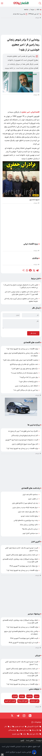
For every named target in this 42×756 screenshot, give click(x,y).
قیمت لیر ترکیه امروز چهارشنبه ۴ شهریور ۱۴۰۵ (23, 643)
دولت (24, 734)
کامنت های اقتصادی (32, 342)
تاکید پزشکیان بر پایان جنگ (29, 525)
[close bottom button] (2, 754)
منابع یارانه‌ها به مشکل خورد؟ (28, 381)
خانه (38, 9)
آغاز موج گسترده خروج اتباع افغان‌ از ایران (25, 444)
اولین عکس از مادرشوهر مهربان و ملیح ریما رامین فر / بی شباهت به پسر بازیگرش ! (20, 286)
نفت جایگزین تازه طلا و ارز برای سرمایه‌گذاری (24, 364)
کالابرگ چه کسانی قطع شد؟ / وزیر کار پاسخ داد (23, 431)
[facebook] (30, 270)
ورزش (37, 655)
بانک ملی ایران (34, 734)
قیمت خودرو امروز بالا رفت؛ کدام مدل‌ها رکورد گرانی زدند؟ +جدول (21, 549)
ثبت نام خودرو (19, 726)
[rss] (30, 715)
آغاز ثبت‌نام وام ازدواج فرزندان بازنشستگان (24, 435)
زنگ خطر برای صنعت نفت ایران (28, 512)
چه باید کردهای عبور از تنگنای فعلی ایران (25, 503)
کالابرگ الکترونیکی (33, 726)
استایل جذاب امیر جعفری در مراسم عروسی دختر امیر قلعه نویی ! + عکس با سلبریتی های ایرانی (21, 293)
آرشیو (22, 740)
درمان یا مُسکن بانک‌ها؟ (30, 529)
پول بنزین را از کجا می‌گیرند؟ (29, 377)
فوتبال (15, 696)
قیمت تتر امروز (10, 701)
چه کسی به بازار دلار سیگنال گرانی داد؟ (25, 390)
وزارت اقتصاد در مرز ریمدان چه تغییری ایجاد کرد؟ (22, 349)
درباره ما (39, 740)
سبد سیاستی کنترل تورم (30, 533)
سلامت (29, 696)
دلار (6, 726)
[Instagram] (24, 715)
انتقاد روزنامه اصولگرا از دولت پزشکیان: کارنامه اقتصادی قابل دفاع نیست (20, 560)
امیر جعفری (25, 112)
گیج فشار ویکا (23, 701)
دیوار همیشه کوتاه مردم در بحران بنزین (25, 507)
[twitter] (34, 270)
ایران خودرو (16, 734)
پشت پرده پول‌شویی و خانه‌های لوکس (26, 520)
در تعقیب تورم (33, 499)
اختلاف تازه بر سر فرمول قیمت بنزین (26, 386)
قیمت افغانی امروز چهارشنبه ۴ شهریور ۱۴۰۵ (24, 638)
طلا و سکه (35, 730)
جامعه (26, 9)
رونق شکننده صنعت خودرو (29, 516)
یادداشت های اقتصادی (30, 488)
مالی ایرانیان (34, 701)
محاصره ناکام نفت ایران (30, 494)
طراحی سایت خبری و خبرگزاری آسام (18, 752)
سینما (32, 9)
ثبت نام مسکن (24, 730)
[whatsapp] (27, 270)
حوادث (22, 696)
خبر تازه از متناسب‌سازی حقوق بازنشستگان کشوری (22, 555)
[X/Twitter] (12, 715)
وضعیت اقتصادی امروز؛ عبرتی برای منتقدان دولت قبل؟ (20, 360)
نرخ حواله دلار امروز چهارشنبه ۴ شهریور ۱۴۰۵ (23, 566)
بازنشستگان (12, 730)
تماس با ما (30, 740)
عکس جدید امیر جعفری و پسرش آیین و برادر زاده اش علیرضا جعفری (21, 300)
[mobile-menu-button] (2, 3)
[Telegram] (18, 715)
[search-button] (40, 3)
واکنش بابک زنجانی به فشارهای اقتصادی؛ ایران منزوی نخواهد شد (21, 354)
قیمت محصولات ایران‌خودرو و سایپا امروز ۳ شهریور (21, 440)
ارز (10, 726)
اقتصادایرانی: (34, 112)
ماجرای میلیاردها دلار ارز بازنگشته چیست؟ (24, 373)
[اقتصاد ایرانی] (21, 3)
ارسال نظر (33, 333)
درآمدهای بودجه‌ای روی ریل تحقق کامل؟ (25, 369)
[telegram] (37, 270)
